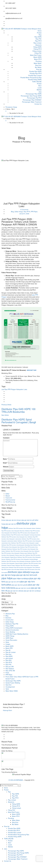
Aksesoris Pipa (10, 614)
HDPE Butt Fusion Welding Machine (17, 634)
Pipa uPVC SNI (10, 671)
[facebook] (6, 391)
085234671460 (31, 370)
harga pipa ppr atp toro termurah (24, 574)
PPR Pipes (34, 212)
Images (8, 644)
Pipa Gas (8, 654)
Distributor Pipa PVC (12, 624)
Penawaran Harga (11, 107)
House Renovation (11, 640)
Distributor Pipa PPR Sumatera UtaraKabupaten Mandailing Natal (17, 545)
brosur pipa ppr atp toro (9, 520)
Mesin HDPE (10, 646)
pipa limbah (9, 658)
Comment (6, 438)
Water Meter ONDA (12, 691)
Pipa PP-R (27, 212)
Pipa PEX (8, 660)
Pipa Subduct (10, 669)
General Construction (12, 630)
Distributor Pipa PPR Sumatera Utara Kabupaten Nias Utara (20, 551)
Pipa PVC (8, 664)
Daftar (7, 494)
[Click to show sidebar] (2, 474)
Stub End (8, 685)
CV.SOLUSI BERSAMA (15, 780)
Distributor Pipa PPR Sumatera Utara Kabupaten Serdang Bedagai (22, 559)
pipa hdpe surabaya (21, 578)
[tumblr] (6, 399)
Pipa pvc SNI (10, 666)
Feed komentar (10, 500)
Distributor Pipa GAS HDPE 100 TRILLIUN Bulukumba (18, 410)
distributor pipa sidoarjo (19, 571)
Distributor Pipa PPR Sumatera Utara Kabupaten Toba (22, 567)
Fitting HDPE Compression (14, 628)
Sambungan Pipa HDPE (13, 681)
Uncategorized (10, 687)
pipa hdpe (7, 578)
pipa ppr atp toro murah (23, 588)
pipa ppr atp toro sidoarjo (15, 591)
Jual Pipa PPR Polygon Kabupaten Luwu (14, 389)
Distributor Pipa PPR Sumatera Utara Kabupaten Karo (14, 537)
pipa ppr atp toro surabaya (32, 591)
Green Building (10, 632)
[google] (6, 395)
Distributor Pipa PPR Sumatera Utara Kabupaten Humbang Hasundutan (23, 535)
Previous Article (6, 405)
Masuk (8, 496)
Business (8, 618)
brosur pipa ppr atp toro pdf (25, 520)
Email (5, 463)
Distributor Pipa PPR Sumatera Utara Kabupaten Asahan (22, 528)
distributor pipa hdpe (19, 525)
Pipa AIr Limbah (11, 652)
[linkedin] (6, 397)
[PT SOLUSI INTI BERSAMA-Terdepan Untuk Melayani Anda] (21, 28)
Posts (7, 673)
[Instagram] (6, 25)
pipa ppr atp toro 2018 (13, 582)
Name (5, 459)
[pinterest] (6, 402)
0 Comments (24, 210)
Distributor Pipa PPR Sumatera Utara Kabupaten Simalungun (16, 561)
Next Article (5, 415)
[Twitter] (6, 23)
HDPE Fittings (10, 636)
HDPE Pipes (9, 638)
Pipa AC (8, 650)
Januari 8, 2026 (24, 214)
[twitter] (6, 393)
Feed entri (9, 498)
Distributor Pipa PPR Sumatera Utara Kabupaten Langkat (25, 543)
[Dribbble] (6, 739)
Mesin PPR (9, 648)
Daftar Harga (19, 212)
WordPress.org (10, 502)
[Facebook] (6, 21)
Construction (10, 620)
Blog (12, 212)
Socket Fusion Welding (13, 683)
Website (5, 467)
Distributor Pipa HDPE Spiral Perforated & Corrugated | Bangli (19, 421)
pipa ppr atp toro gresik (20, 585)
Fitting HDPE (10, 626)
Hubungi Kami (7, 710)
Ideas (7, 642)
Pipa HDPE (9, 656)
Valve (7, 689)
